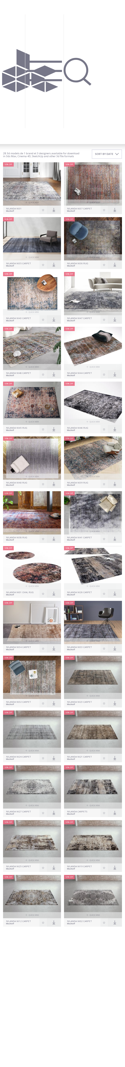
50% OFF (8, 164)
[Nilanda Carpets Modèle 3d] (93, 787)
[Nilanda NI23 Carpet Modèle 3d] (93, 677)
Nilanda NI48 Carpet (18, 373)
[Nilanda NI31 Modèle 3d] (32, 184)
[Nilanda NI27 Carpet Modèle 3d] (32, 787)
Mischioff (10, 211)
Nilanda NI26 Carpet (79, 592)
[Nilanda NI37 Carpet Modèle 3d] (93, 184)
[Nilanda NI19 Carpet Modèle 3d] (93, 841)
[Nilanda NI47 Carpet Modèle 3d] (93, 293)
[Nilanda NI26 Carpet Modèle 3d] (93, 567)
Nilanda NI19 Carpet (79, 866)
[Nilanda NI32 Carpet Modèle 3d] (32, 677)
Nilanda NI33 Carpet (79, 647)
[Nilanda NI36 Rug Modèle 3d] (93, 238)
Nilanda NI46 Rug (77, 427)
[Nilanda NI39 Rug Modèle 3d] (93, 458)
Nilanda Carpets (77, 811)
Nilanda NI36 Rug (77, 263)
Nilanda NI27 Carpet (18, 811)
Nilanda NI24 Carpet (18, 756)
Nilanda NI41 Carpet (79, 537)
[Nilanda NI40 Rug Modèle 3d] (32, 458)
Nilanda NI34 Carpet (18, 647)
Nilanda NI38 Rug (16, 537)
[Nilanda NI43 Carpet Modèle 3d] (32, 293)
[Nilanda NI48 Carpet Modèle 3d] (32, 348)
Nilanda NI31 (14, 208)
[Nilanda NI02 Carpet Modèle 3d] (93, 896)
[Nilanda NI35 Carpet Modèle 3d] (32, 238)
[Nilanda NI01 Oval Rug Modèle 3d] (32, 567)
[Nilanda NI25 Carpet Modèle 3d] (32, 841)
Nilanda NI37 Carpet (79, 208)
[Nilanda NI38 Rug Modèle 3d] (32, 512)
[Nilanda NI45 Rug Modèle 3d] (32, 403)
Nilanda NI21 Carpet (79, 756)
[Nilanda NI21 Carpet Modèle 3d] (93, 732)
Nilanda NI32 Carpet (18, 701)
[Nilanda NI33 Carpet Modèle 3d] (93, 622)
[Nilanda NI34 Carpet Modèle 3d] (32, 622)
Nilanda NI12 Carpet (18, 921)
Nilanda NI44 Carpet (79, 373)
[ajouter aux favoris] (43, 210)
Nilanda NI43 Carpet (18, 318)
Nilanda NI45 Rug (16, 427)
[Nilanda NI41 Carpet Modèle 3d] (93, 512)
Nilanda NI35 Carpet (18, 263)
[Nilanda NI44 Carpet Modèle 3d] (93, 348)
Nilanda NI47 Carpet (79, 318)
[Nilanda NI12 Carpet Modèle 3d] (32, 896)
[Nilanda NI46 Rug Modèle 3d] (93, 403)
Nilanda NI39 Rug (77, 482)
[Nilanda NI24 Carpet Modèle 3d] (32, 732)
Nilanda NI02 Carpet (79, 921)
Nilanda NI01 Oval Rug (20, 592)
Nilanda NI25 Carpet (18, 866)
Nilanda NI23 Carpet (79, 701)
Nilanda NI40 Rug (16, 482)
